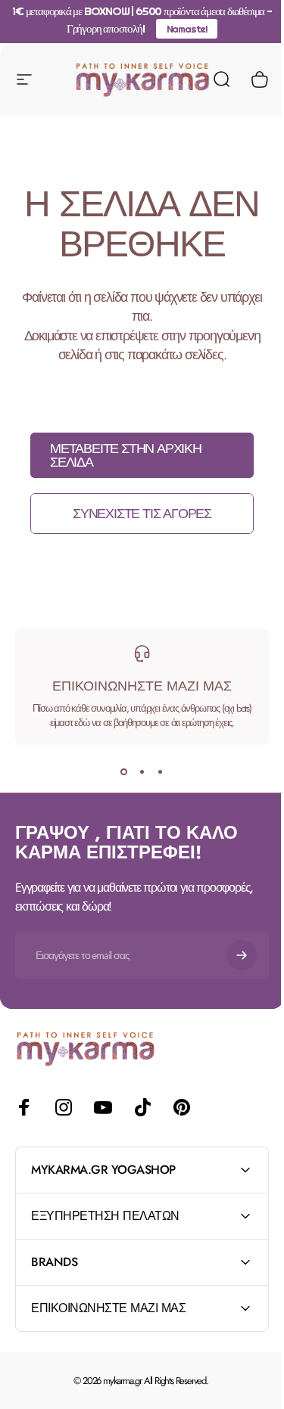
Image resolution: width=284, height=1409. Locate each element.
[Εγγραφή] (241, 955)
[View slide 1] (124, 772)
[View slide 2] (142, 772)
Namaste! (187, 29)
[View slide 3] (160, 772)
